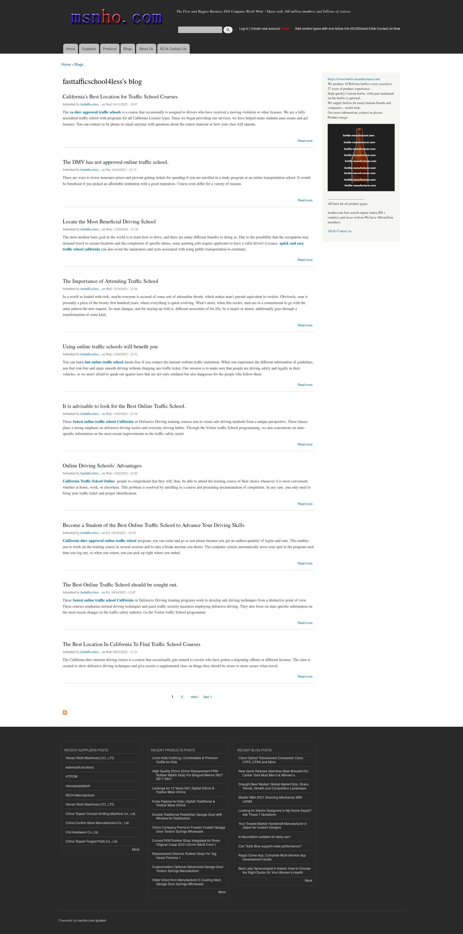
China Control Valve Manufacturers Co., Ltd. (97, 822)
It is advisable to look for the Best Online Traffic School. (124, 405)
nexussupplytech (78, 785)
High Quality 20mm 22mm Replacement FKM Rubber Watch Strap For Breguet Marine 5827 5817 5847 (187, 775)
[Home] (116, 18)
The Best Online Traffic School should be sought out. (120, 584)
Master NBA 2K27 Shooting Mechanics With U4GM (270, 799)
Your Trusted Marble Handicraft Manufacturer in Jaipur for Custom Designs (272, 825)
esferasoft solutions (80, 767)
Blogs (128, 48)
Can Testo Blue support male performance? (270, 846)
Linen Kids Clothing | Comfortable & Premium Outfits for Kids (185, 759)
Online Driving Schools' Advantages (102, 465)
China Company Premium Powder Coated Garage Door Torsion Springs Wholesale (188, 829)
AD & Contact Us (173, 48)
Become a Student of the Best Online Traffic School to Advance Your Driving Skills (154, 525)
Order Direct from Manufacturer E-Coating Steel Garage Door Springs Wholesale (186, 881)
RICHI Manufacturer (80, 795)
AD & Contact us (340, 231)
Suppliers (89, 48)
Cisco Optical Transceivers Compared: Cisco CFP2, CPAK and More (270, 759)
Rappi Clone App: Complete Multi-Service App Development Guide (272, 857)
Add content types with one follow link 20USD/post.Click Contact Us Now (347, 28)
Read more (305, 140)
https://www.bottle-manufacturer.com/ (354, 79)
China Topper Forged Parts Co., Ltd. (92, 841)
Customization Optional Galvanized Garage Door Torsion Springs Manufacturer (187, 868)
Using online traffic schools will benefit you (110, 346)
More (136, 849)
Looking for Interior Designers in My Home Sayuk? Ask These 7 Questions (275, 812)
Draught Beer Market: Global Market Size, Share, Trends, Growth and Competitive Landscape (273, 786)
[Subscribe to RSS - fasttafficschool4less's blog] (65, 711)
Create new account (266, 28)
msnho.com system (91, 920)
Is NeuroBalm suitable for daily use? (264, 836)
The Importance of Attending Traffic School (110, 281)
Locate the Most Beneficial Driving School (109, 221)
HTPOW (71, 776)
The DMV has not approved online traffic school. (116, 161)
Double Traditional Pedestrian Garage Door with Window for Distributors (187, 816)
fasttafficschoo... (90, 104)
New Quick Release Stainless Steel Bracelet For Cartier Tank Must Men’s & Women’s (273, 773)
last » (207, 696)
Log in (243, 28)
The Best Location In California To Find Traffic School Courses (131, 644)
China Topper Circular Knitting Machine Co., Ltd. (101, 813)
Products (110, 48)
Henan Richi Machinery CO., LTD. (90, 757)
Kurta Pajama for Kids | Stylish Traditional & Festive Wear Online (183, 803)
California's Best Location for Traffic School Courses (120, 96)
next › (195, 696)
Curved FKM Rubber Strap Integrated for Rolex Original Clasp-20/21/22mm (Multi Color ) (186, 842)
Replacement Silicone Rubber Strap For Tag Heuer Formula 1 (184, 855)
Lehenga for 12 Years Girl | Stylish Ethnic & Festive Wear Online (183, 790)
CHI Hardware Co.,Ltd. (82, 832)
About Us (146, 48)
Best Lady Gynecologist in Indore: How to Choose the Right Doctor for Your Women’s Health (274, 870)
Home (70, 48)
